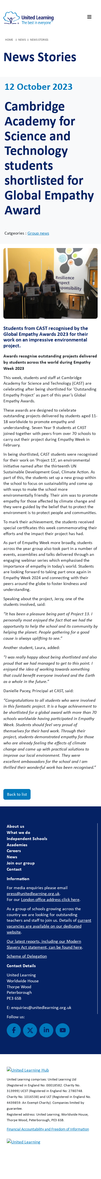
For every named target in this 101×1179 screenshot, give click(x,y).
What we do (18, 832)
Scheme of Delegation (27, 956)
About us (15, 826)
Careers (14, 850)
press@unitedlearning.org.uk (33, 893)
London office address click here (50, 899)
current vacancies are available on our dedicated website (49, 926)
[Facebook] (14, 1030)
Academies (17, 844)
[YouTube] (63, 1030)
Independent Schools (27, 838)
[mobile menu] (90, 17)
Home (9, 40)
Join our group (21, 863)
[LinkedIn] (46, 1030)
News (12, 857)
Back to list (17, 794)
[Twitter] (30, 1030)
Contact (14, 869)
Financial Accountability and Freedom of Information (48, 1129)
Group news (38, 233)
